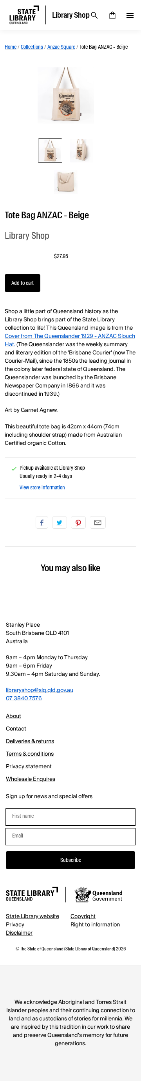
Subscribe (70, 859)
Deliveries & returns (30, 741)
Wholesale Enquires (30, 779)
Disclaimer (19, 933)
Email (98, 522)
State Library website (32, 916)
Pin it (78, 522)
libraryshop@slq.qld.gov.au (39, 690)
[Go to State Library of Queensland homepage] (32, 895)
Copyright (83, 916)
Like (42, 522)
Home (10, 46)
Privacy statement (29, 766)
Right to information (95, 925)
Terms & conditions (30, 754)
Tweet (59, 522)
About (13, 716)
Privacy (15, 925)
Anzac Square (61, 46)
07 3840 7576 (24, 698)
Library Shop (27, 235)
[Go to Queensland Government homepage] (98, 896)
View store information (42, 487)
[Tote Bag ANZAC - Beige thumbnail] (50, 150)
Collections (32, 46)
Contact (16, 729)
